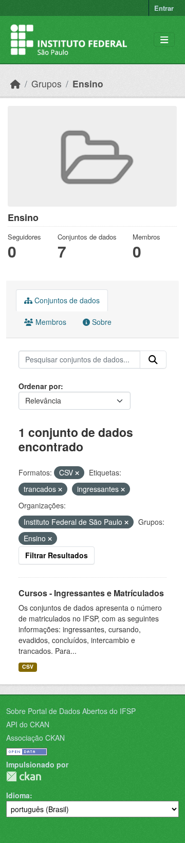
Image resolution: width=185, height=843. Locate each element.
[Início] (15, 83)
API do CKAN (27, 724)
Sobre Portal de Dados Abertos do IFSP (71, 711)
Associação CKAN (35, 737)
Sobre (101, 322)
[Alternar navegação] (164, 39)
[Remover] (77, 473)
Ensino (87, 83)
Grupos (46, 83)
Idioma (18, 795)
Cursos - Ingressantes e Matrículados (91, 593)
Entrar (164, 8)
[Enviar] (153, 360)
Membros (49, 322)
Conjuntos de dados (66, 300)
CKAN (23, 776)
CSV (27, 666)
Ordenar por (39, 386)
